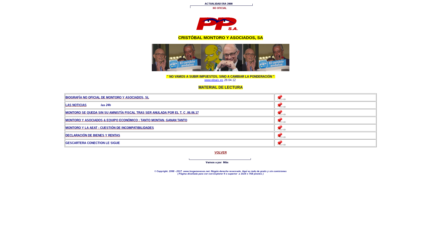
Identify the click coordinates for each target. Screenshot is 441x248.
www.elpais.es (213, 80)
